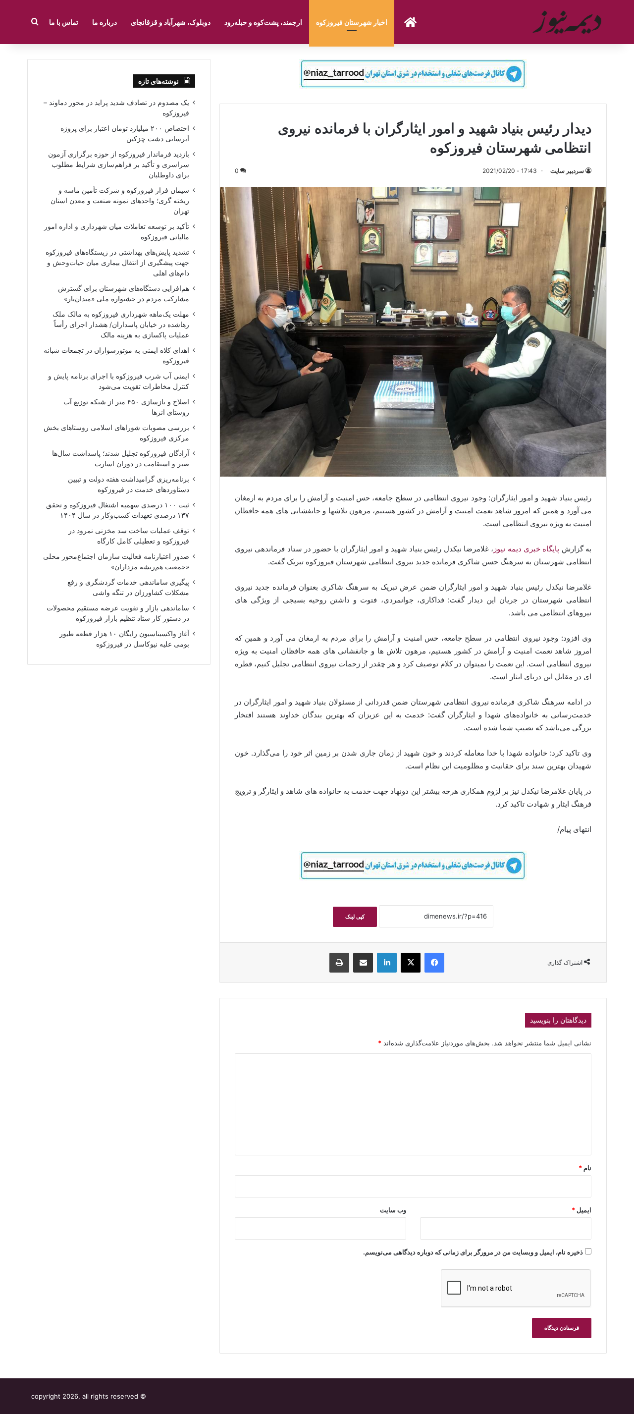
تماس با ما (63, 22)
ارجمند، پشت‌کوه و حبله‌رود (263, 22)
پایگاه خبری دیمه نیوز (526, 548)
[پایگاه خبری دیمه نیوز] (568, 22)
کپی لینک (355, 916)
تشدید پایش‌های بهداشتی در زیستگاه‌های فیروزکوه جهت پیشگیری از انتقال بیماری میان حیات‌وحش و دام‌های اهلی (117, 262)
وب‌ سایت (393, 1210)
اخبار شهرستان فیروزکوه (351, 22)
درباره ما (104, 22)
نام (585, 1168)
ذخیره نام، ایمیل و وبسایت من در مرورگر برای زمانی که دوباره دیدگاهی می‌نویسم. (473, 1252)
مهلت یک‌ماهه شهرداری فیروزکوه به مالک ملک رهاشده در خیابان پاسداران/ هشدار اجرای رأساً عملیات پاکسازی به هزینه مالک (121, 324)
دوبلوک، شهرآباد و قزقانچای (171, 22)
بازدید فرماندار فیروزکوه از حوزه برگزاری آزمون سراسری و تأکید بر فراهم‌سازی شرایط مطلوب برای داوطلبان (118, 164)
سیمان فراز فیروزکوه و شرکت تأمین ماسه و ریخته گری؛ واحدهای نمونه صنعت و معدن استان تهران (120, 200)
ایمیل (581, 1210)
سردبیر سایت (567, 170)
